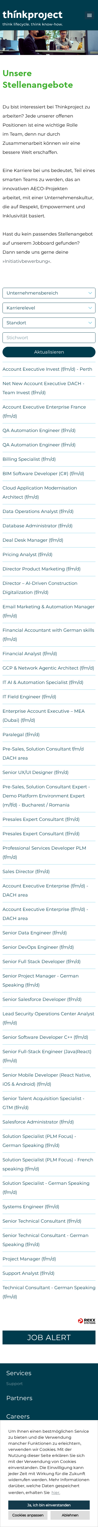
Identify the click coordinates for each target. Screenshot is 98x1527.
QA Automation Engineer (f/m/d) (39, 430)
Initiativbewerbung (26, 261)
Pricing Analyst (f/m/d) (28, 554)
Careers (18, 1416)
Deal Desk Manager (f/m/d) (33, 540)
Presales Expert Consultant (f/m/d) (41, 819)
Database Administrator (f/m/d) (38, 526)
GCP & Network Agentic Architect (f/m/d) (48, 668)
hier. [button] (56, 1492)
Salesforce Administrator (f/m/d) (38, 1122)
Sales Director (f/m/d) (26, 871)
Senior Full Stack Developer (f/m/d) (42, 961)
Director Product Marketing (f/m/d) (42, 569)
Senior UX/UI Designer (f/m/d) (36, 772)
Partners (19, 1398)
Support (14, 1383)
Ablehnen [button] (70, 1515)
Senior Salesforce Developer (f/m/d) (42, 999)
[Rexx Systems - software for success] (86, 1321)
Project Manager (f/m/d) (29, 1259)
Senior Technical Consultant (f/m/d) (42, 1221)
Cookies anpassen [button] (27, 1515)
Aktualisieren (49, 352)
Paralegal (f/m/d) (21, 734)
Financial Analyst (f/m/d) (30, 653)
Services (18, 1373)
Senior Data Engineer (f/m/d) (35, 933)
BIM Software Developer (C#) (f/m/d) (43, 473)
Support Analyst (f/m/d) (29, 1273)
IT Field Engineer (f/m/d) (29, 697)
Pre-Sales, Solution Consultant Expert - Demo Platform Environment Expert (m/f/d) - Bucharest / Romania (46, 796)
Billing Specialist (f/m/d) (29, 459)
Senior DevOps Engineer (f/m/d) (38, 947)
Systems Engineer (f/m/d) (31, 1206)
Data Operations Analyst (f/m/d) (38, 511)
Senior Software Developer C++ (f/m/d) (45, 1037)
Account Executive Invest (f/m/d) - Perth (47, 369)
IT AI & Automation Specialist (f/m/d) (43, 682)
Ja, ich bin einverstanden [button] (49, 1505)
